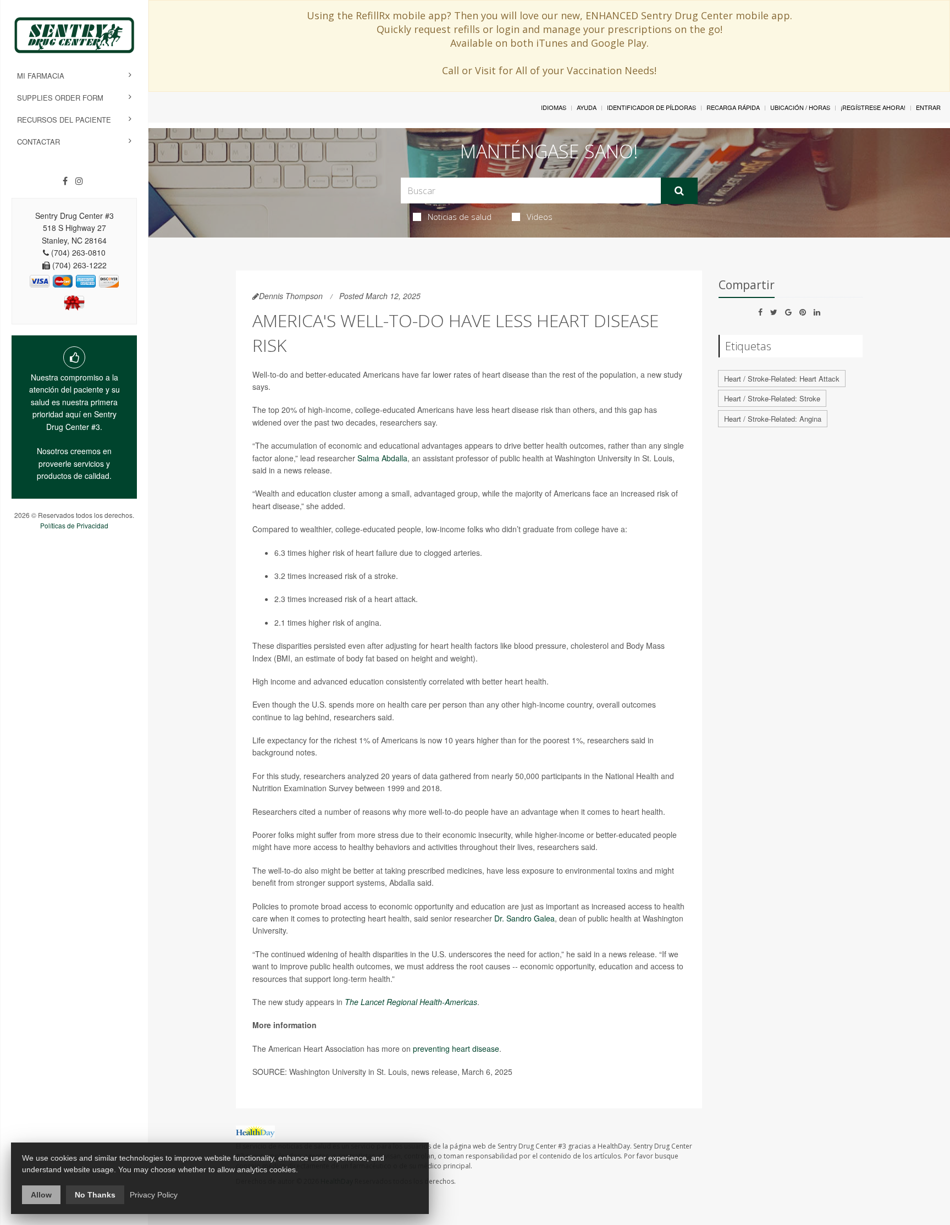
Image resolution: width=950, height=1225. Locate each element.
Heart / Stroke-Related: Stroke (772, 398)
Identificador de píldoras (651, 107)
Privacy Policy (154, 1194)
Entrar (928, 107)
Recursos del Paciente (64, 119)
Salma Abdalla (382, 458)
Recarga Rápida (733, 107)
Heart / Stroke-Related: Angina (772, 418)
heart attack (395, 598)
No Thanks (95, 1194)
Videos (540, 216)
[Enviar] (679, 191)
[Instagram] (79, 180)
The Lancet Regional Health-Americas (411, 1001)
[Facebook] (65, 180)
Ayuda (586, 107)
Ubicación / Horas (800, 107)
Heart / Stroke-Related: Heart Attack (781, 378)
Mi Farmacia (40, 75)
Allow (41, 1194)
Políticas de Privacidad (74, 525)
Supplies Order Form (60, 97)
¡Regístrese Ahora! (873, 107)
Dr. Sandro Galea (524, 918)
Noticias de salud (459, 216)
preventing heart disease (456, 1048)
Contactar (38, 141)
